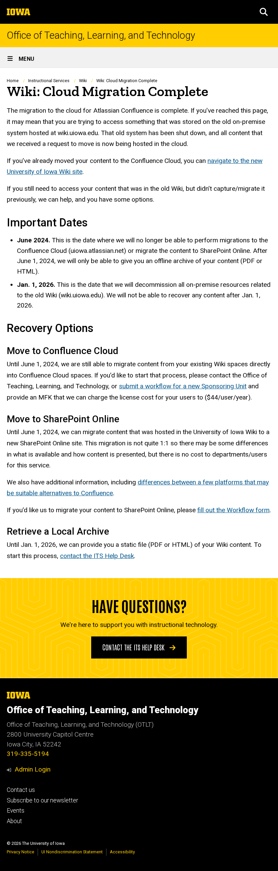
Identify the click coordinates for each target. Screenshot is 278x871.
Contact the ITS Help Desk (134, 647)
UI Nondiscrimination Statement (72, 851)
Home (13, 80)
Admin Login (33, 769)
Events (15, 810)
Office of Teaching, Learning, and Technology (101, 35)
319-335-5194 (28, 754)
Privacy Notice (20, 851)
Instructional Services (49, 80)
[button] (264, 12)
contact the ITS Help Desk (97, 556)
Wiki (83, 80)
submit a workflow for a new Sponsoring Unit (182, 386)
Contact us (21, 789)
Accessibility (122, 851)
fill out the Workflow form (233, 510)
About (14, 821)
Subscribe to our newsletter (42, 800)
